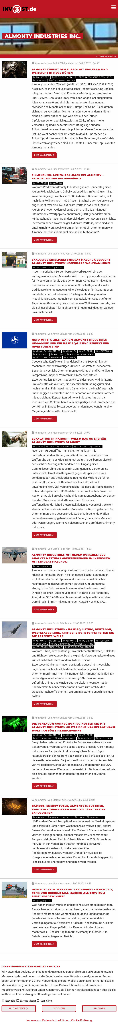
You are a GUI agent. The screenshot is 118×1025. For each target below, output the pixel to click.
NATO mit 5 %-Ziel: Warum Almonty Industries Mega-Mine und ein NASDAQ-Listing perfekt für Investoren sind (70, 343)
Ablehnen (99, 1008)
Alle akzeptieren (18, 1008)
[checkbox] (3, 1000)
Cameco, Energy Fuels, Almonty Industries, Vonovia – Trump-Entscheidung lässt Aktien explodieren (69, 809)
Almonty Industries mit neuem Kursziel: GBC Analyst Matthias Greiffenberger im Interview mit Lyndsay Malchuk (71, 558)
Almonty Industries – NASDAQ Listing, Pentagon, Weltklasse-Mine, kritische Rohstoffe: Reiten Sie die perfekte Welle (73, 633)
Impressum (33, 1020)
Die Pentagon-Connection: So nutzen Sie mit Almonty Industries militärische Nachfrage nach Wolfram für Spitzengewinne (73, 727)
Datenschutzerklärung (55, 1020)
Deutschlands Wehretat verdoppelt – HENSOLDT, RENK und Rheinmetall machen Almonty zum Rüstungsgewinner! (72, 893)
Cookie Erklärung (81, 1020)
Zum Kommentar (44, 155)
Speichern (59, 1008)
